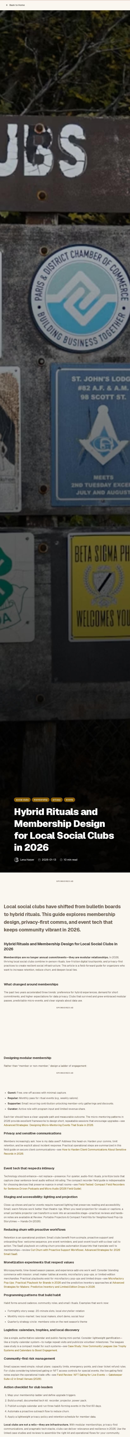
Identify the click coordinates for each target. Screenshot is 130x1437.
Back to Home (17, 5)
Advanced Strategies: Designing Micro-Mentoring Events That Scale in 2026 (48, 1125)
